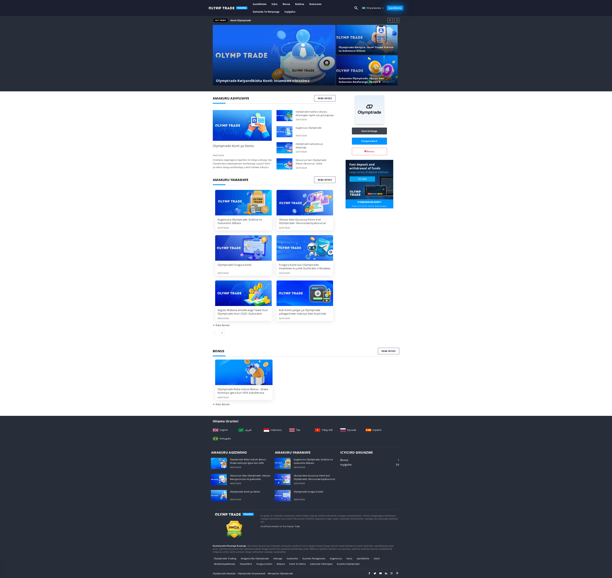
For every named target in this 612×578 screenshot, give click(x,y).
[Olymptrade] (369, 123)
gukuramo (315, 4)
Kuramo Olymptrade (348, 563)
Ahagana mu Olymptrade (255, 558)
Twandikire (246, 563)
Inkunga (277, 558)
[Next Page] (396, 20)
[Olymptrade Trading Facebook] (368, 574)
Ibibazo (281, 563)
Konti (377, 558)
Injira (275, 4)
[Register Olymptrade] (369, 179)
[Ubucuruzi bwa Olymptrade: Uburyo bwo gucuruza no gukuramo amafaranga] (219, 479)
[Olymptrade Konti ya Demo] (242, 125)
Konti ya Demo (297, 563)
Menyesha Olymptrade (280, 573)
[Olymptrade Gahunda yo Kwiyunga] (284, 147)
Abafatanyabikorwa (224, 563)
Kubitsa (299, 4)
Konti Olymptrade (240, 20)
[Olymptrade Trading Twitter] (373, 574)
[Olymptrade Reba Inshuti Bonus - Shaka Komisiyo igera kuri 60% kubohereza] (244, 372)
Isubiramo (292, 558)
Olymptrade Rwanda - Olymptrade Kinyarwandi (239, 573)
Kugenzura (336, 558)
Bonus (286, 4)
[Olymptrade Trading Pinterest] (395, 574)
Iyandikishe (259, 4)
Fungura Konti (369, 141)
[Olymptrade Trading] (234, 517)
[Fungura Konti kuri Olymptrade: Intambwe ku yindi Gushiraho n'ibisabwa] (305, 248)
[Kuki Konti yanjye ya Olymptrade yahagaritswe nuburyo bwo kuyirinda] (305, 293)
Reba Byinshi (222, 325)
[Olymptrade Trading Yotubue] (379, 574)
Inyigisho (289, 11)
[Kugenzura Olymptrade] (284, 131)
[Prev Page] (390, 20)
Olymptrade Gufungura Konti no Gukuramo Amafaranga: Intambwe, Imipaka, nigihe (278, 20)
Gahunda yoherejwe (321, 563)
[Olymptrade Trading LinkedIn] (384, 574)
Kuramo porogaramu (313, 558)
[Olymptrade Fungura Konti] (243, 248)
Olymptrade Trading (225, 558)
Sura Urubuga (369, 131)
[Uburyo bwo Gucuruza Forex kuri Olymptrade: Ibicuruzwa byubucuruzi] (305, 202)
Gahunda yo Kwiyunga (266, 11)
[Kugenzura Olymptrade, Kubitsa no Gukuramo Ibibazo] (243, 202)
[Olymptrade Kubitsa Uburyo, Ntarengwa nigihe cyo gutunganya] (284, 115)
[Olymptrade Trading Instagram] (390, 574)
